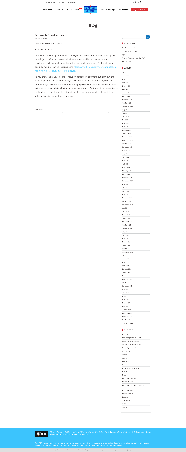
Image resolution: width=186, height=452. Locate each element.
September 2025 (127, 106)
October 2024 (126, 143)
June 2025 (125, 116)
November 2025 (127, 99)
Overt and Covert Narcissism (131, 48)
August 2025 (126, 110)
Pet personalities (127, 393)
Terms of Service (50, 2)
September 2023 (127, 181)
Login (75, 2)
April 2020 (125, 265)
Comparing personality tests (131, 348)
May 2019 (125, 296)
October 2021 (126, 225)
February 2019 (126, 306)
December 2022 (127, 198)
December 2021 (127, 221)
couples (124, 358)
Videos (124, 407)
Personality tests (127, 390)
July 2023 (125, 188)
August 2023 (126, 184)
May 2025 (125, 120)
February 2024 (126, 171)
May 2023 (125, 194)
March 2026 (126, 86)
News (124, 375)
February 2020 (126, 269)
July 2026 (125, 72)
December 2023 (127, 174)
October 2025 (126, 103)
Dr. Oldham (126, 361)
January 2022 (126, 218)
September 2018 (127, 323)
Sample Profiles (73, 10)
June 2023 (125, 191)
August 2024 (126, 150)
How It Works (47, 10)
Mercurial (125, 371)
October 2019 (126, 282)
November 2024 (127, 140)
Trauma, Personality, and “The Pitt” (133, 58)
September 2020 (127, 252)
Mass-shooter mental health (131, 368)
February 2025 (126, 130)
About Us (59, 10)
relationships (126, 400)
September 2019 (127, 286)
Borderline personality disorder (132, 338)
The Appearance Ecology (130, 51)
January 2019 (126, 310)
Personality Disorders (129, 378)
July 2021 (125, 232)
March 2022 (126, 215)
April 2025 (125, 123)
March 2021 (126, 242)
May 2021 (125, 238)
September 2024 (127, 147)
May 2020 (125, 262)
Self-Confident (126, 404)
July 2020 (125, 255)
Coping (124, 354)
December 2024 (127, 137)
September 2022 (127, 204)
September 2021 (127, 228)
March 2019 (126, 303)
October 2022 (126, 201)
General (45, 38)
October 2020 (126, 249)
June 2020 (125, 259)
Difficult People (127, 61)
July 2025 (125, 113)
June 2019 (125, 293)
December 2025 (127, 96)
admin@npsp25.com (129, 450)
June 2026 (125, 76)
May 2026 (125, 79)
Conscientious (126, 351)
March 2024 (126, 167)
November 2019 (127, 279)
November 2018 (127, 316)
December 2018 (127, 313)
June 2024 (125, 157)
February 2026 (126, 89)
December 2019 (127, 276)
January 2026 (126, 93)
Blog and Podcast (139, 10)
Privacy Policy (60, 2)
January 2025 (126, 133)
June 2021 (125, 235)
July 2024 (125, 154)
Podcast (125, 397)
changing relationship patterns (131, 344)
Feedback (69, 2)
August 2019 (126, 289)
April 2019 (125, 299)
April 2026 (125, 82)
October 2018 (126, 320)
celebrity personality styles (130, 341)
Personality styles (127, 382)
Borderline (125, 334)
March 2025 (126, 127)
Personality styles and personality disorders (133, 386)
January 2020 (126, 272)
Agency (124, 54)
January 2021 (126, 245)
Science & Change (108, 10)
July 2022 (125, 208)
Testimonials (124, 10)
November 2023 (127, 177)
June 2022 (125, 211)
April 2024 (125, 164)
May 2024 (125, 160)
